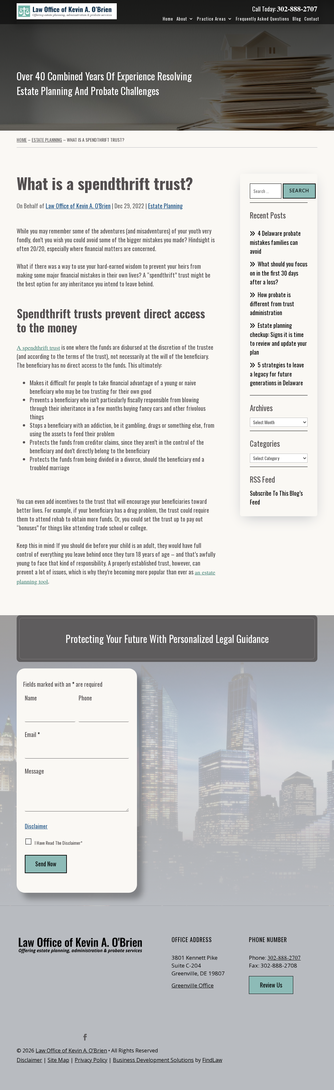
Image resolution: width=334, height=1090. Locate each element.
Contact (311, 18)
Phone (85, 698)
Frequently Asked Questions (262, 18)
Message (34, 771)
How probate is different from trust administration (272, 303)
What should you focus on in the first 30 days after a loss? (278, 273)
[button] (327, 1042)
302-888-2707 (297, 8)
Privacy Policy (91, 1060)
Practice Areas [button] (211, 18)
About (181, 18)
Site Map (58, 1060)
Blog (297, 18)
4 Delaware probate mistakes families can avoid (275, 242)
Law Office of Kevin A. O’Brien (78, 205)
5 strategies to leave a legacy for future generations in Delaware (277, 374)
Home (168, 18)
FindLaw (212, 1060)
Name (31, 698)
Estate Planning (165, 205)
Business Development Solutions (153, 1060)
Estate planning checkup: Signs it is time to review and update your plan (278, 338)
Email (32, 734)
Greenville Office (193, 985)
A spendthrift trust (38, 347)
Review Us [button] (271, 985)
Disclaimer (36, 826)
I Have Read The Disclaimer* (59, 842)
